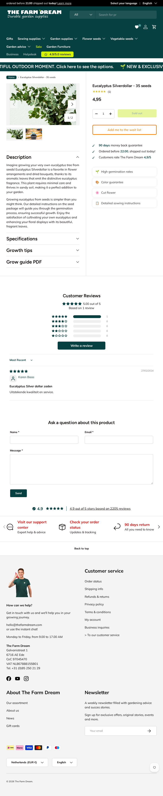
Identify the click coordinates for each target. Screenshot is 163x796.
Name (13, 432)
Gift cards (12, 726)
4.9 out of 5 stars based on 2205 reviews (100, 509)
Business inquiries (97, 627)
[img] (19, 371)
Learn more (64, 3)
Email (88, 432)
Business (12, 54)
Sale (39, 47)
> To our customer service (102, 635)
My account (93, 620)
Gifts (9, 39)
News (10, 718)
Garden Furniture (58, 47)
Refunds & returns (97, 597)
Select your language (124, 3)
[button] (60, 316)
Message (15, 450)
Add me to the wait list (124, 130)
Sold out (137, 113)
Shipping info (94, 589)
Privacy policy (94, 604)
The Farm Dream (23, 781)
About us (12, 710)
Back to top (81, 548)
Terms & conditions (98, 612)
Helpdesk (29, 54)
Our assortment (17, 703)
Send (18, 493)
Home (11, 77)
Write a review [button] (82, 346)
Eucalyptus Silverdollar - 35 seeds (38, 77)
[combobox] (113, 15)
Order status (93, 581)
